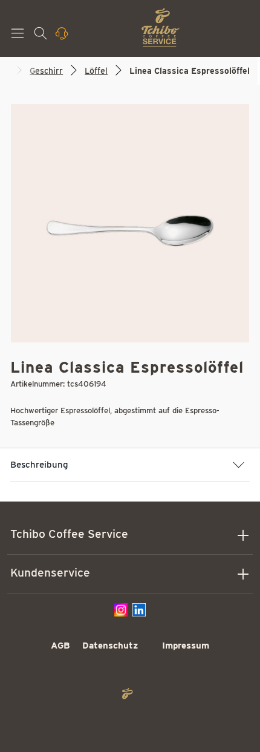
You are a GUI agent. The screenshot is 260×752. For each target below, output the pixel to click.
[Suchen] (41, 37)
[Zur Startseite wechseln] (160, 27)
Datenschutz (110, 645)
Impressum (185, 645)
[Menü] (18, 37)
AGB (60, 645)
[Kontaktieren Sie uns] (62, 37)
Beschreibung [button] (39, 464)
